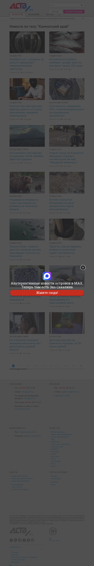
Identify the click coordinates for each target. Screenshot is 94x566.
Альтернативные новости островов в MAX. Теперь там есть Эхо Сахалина (47, 285)
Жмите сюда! (47, 293)
